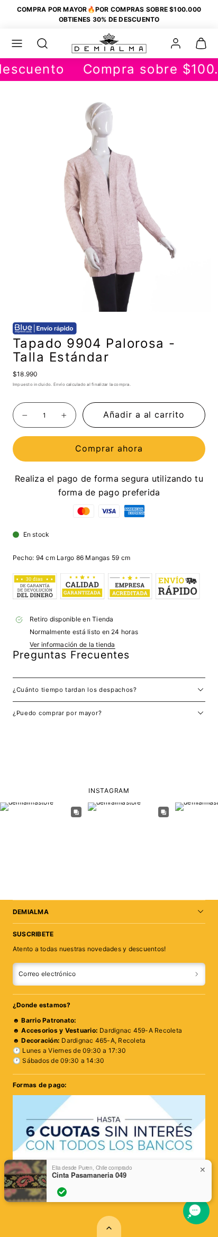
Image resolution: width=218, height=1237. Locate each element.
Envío (59, 384)
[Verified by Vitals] (62, 1192)
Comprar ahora (108, 448)
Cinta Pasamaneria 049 (89, 1175)
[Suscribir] (196, 974)
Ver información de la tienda (72, 644)
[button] (17, 43)
